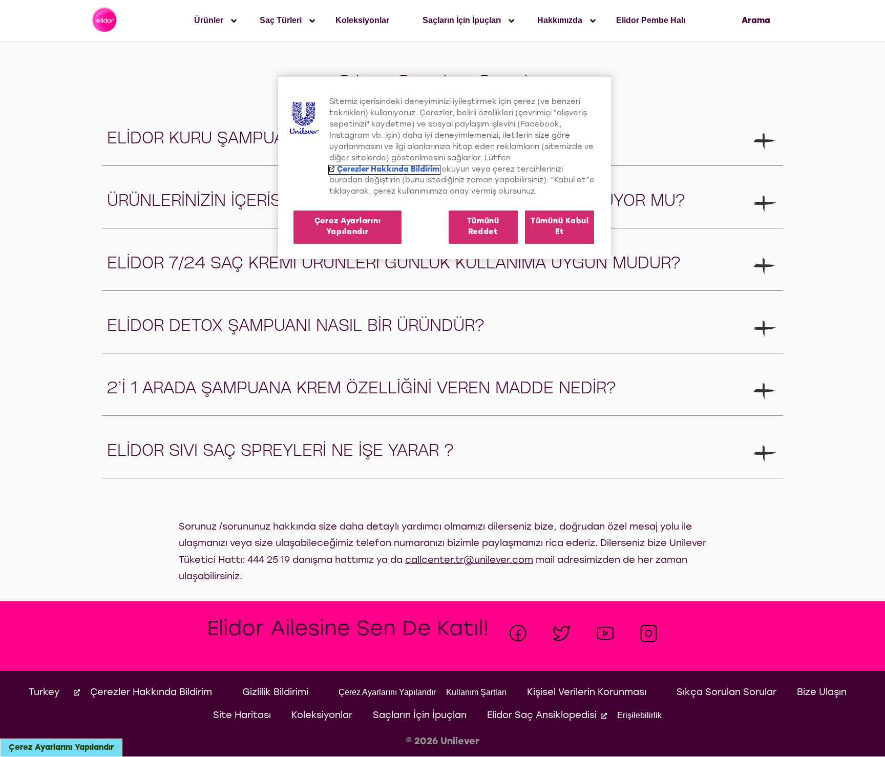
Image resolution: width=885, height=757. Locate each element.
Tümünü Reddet (483, 227)
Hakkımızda (559, 20)
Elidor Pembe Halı (650, 20)
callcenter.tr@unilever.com (469, 560)
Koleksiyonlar (362, 20)
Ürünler (208, 20)
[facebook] (518, 633)
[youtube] (605, 633)
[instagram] (649, 633)
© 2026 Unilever (442, 742)
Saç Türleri (281, 20)
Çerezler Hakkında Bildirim (388, 170)
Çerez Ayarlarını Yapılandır (61, 748)
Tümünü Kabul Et (560, 227)
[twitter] (561, 633)
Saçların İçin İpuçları (462, 20)
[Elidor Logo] (105, 20)
